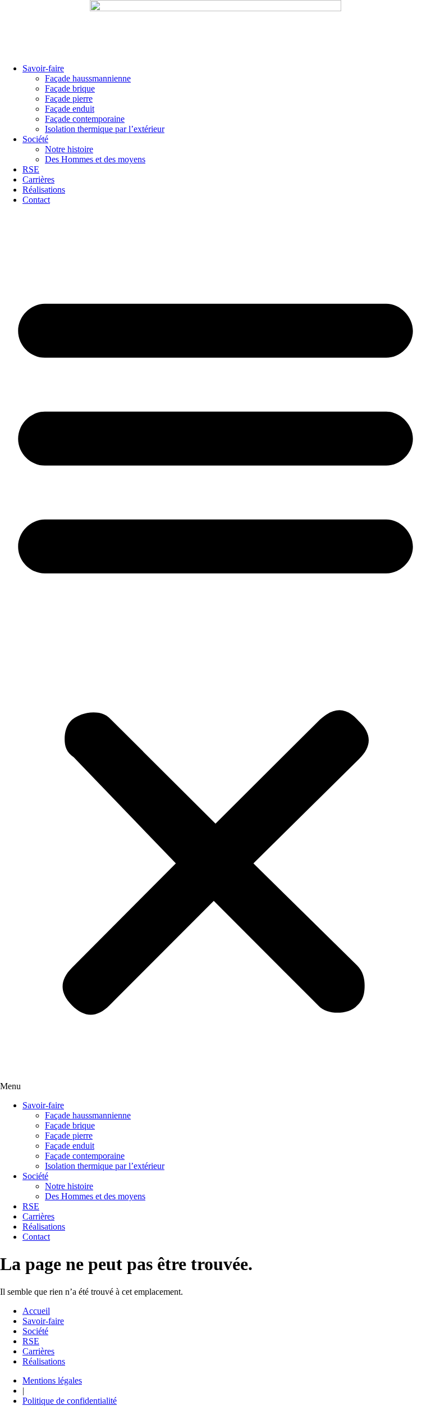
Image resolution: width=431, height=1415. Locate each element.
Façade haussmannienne (88, 78)
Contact (36, 199)
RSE (30, 169)
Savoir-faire (43, 68)
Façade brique (70, 88)
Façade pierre (69, 98)
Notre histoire (69, 149)
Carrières (38, 179)
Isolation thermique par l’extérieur (104, 129)
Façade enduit (69, 108)
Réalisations (43, 189)
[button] (215, 652)
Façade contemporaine (85, 119)
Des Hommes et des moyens (95, 159)
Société (35, 139)
